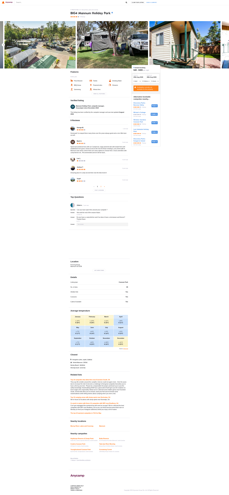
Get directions (99, 270)
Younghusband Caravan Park (80, 449)
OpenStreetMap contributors (84, 460)
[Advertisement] (99, 244)
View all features (99, 93)
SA (80, 9)
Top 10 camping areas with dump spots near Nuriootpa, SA (90, 397)
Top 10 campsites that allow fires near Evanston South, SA (90, 379)
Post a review (99, 190)
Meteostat (125, 348)
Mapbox (73, 460)
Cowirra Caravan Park (77, 444)
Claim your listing (138, 2)
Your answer (81, 224)
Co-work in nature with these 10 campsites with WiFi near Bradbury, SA (94, 403)
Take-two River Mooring (107, 444)
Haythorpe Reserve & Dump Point (81, 438)
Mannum (102, 426)
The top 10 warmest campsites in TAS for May (85, 413)
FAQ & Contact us (75, 487)
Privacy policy (74, 488)
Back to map (75, 9)
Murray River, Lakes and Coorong (90, 9)
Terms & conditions (76, 490)
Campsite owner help (77, 486)
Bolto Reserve (104, 438)
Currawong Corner (105, 449)
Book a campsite (152, 2)
